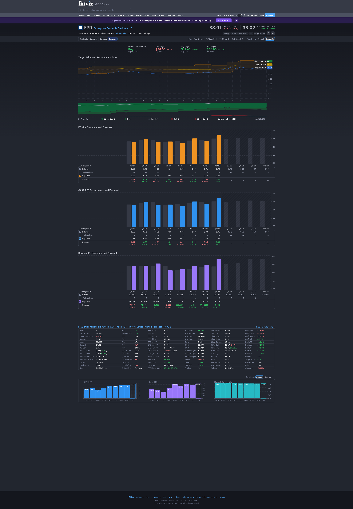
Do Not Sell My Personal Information (210, 497)
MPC (115, 327)
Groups (120, 15)
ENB (95, 327)
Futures (147, 15)
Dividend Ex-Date (87, 356)
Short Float (215, 336)
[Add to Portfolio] (273, 33)
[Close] (236, 20)
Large (256, 33)
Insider (138, 15)
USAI (139, 327)
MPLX (107, 327)
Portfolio (129, 15)
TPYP (134, 327)
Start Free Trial (223, 20)
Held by (124, 327)
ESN (142, 327)
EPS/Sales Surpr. (155, 368)
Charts (106, 15)
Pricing (180, 15)
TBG (146, 327)
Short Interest (107, 33)
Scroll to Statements (264, 327)
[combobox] (104, 10)
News (88, 15)
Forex (154, 15)
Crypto (162, 15)
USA (250, 33)
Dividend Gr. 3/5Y (87, 359)
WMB (92, 327)
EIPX (130, 327)
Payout (82, 362)
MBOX (155, 327)
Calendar (171, 15)
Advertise (140, 497)
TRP (103, 327)
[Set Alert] (268, 33)
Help (255, 15)
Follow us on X (188, 497)
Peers (80, 327)
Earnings (151, 365)
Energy (226, 33)
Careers (149, 497)
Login (262, 15)
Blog (164, 497)
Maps (113, 15)
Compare (94, 33)
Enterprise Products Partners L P (112, 28)
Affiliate (131, 497)
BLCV (164, 327)
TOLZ (150, 327)
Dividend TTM (85, 353)
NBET (160, 327)
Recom (248, 356)
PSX (118, 327)
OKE (99, 327)
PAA (111, 327)
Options (131, 33)
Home (82, 15)
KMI (87, 327)
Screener (97, 15)
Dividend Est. (85, 351)
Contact (157, 497)
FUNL (169, 327)
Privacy (177, 497)
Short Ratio (215, 339)
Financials (121, 33)
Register (270, 15)
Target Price (250, 359)
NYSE (262, 33)
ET (85, 327)
